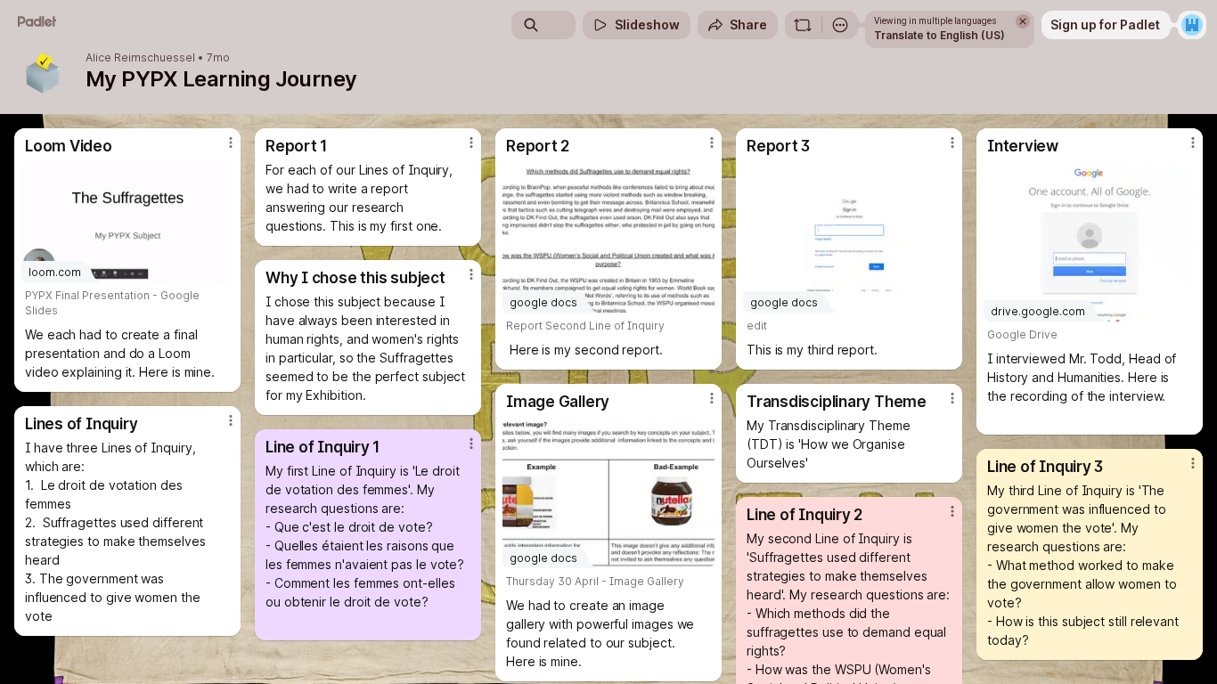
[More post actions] (231, 142)
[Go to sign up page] (1192, 25)
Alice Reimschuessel (140, 58)
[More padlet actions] (840, 25)
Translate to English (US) (939, 35)
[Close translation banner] (1023, 21)
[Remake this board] (803, 25)
